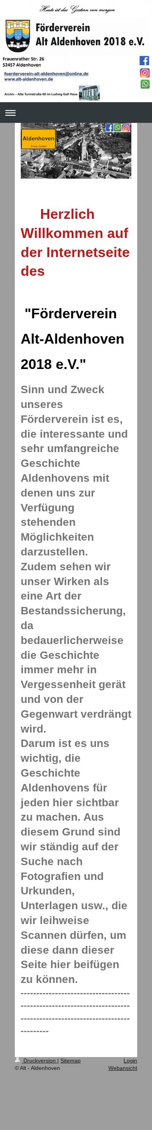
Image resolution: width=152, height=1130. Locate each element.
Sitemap (70, 1060)
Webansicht (122, 1068)
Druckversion (39, 1060)
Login (130, 1060)
